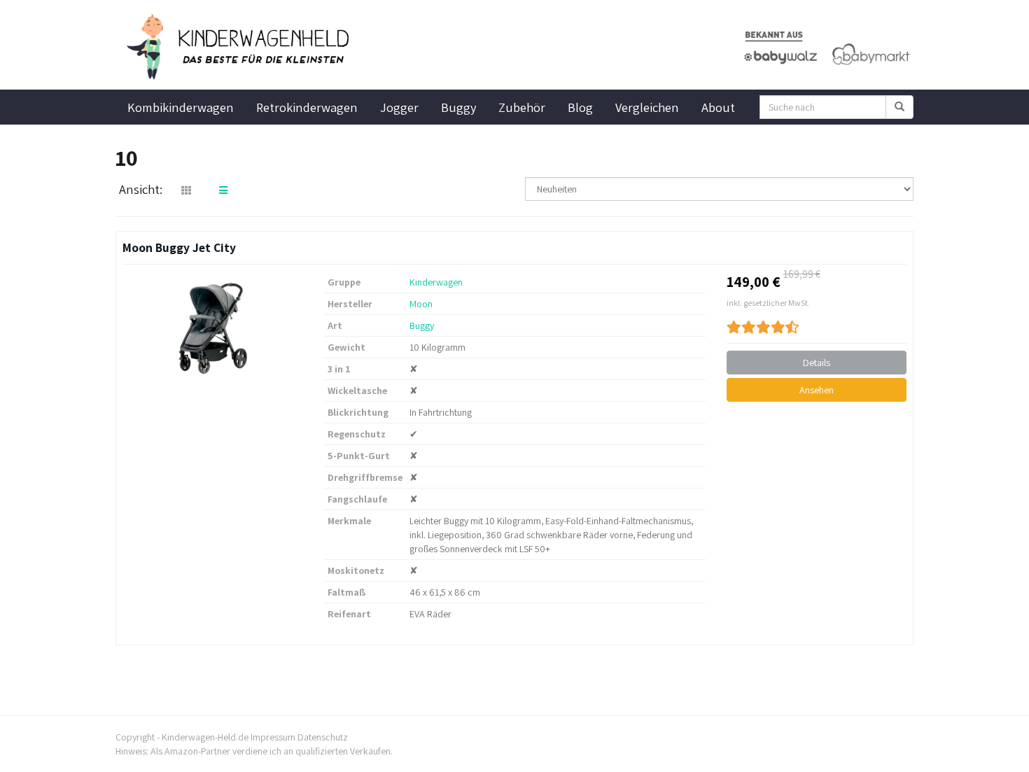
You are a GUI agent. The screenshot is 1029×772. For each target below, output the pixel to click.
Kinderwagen (436, 282)
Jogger (399, 107)
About (718, 107)
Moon (421, 303)
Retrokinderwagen (307, 107)
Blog (580, 107)
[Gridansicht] (186, 190)
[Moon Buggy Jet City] (212, 328)
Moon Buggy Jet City (179, 247)
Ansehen (816, 390)
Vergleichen (647, 107)
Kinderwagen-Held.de (205, 737)
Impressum (273, 737)
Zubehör (521, 107)
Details (816, 362)
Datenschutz (323, 737)
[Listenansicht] (223, 190)
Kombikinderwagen (180, 107)
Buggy (458, 107)
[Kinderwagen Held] (241, 47)
